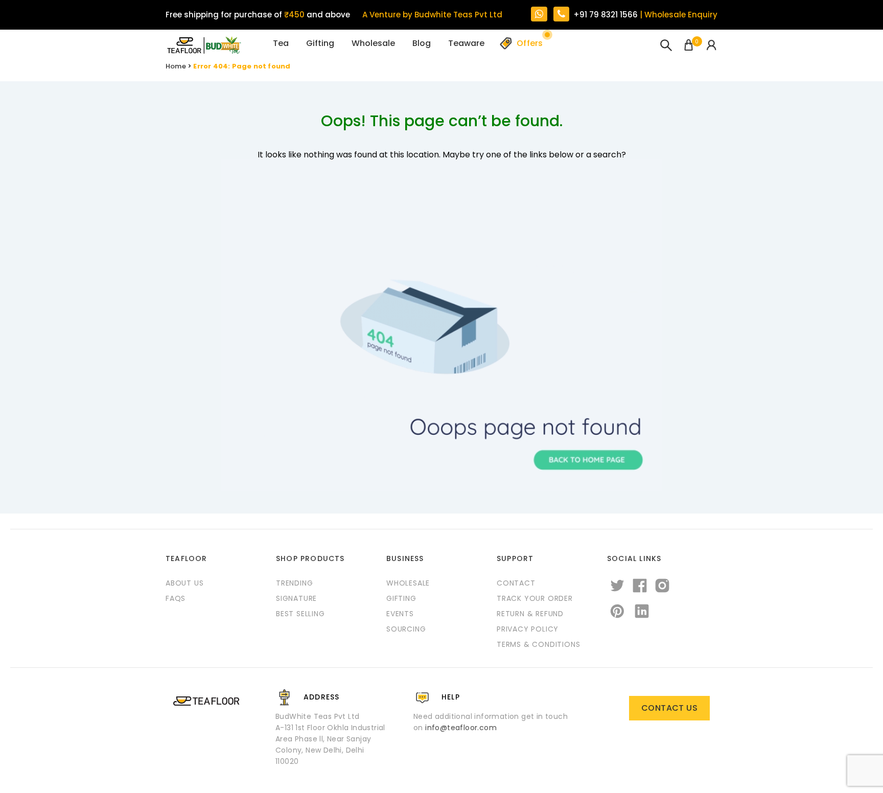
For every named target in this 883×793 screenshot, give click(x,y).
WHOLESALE (408, 583)
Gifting (320, 43)
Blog (421, 43)
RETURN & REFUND (530, 614)
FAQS (175, 598)
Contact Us (669, 708)
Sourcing (406, 629)
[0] (688, 46)
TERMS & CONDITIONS (538, 644)
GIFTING (401, 598)
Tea (281, 43)
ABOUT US (184, 583)
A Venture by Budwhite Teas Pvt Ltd (432, 14)
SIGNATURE (296, 598)
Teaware (466, 43)
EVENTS (400, 614)
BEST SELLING (300, 614)
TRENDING (294, 583)
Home (176, 66)
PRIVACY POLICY (528, 629)
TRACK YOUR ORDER (535, 598)
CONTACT (516, 583)
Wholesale (373, 43)
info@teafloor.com (461, 727)
